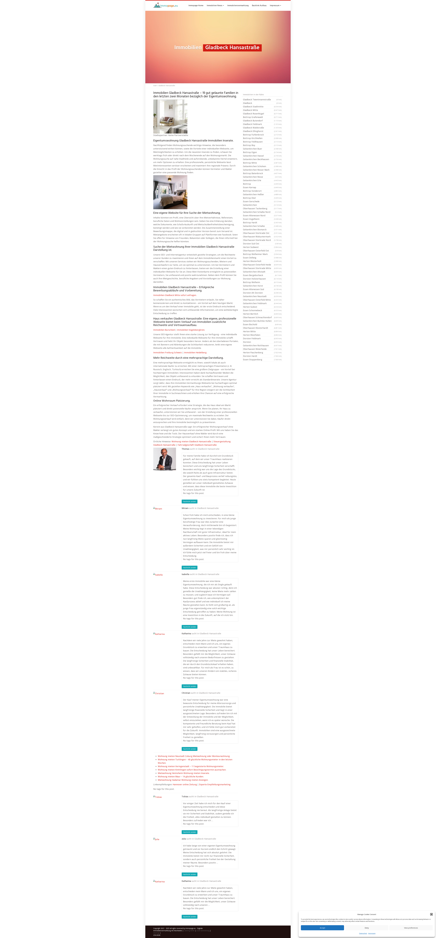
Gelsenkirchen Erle (262, 180)
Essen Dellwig (262, 257)
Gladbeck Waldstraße (262, 127)
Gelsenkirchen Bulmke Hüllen (262, 321)
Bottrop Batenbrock (262, 173)
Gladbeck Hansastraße (208, 449)
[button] (431, 914)
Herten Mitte (262, 331)
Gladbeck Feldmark (262, 124)
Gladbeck (262, 103)
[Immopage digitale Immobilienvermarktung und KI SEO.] (166, 5)
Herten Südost (262, 306)
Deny (367, 928)
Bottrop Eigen (262, 152)
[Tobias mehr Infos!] (164, 806)
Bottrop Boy (262, 145)
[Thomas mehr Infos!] (164, 459)
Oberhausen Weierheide (262, 349)
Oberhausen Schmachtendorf (262, 317)
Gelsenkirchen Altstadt (262, 271)
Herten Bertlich (262, 313)
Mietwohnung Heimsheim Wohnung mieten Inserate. (183, 773)
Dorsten (262, 342)
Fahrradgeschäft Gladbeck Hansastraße (197, 444)
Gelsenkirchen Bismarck (262, 229)
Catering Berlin (189, 930)
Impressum (371, 933)
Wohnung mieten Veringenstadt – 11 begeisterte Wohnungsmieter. (191, 766)
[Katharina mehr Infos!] (164, 643)
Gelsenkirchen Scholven (262, 166)
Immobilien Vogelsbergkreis (191, 329)
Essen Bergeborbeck (262, 275)
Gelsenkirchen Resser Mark (262, 169)
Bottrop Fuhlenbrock (262, 134)
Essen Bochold (262, 324)
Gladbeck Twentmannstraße (262, 99)
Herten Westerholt (262, 261)
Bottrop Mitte (262, 162)
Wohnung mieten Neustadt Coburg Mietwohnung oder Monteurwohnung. (194, 756)
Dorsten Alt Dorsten (262, 292)
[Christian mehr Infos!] (164, 703)
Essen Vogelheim (262, 219)
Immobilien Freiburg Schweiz (167, 352)
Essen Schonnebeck (262, 310)
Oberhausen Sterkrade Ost (262, 233)
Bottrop (262, 183)
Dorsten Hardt (262, 356)
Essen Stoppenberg (262, 359)
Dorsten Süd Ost (262, 243)
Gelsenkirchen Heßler (262, 194)
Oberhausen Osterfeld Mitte (262, 299)
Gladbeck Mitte (262, 110)
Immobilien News (215, 5)
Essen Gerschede (262, 201)
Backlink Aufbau (259, 5)
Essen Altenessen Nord (262, 215)
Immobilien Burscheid (164, 329)
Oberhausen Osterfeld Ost (262, 250)
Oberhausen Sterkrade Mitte (262, 268)
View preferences (411, 928)
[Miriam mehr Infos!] (164, 518)
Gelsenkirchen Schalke (262, 226)
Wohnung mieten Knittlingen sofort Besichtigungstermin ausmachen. (192, 769)
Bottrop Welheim (262, 282)
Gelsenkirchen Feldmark (262, 303)
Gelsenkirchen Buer (262, 148)
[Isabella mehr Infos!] (164, 584)
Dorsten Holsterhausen (262, 278)
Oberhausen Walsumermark (262, 236)
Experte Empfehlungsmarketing (214, 784)
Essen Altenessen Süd (262, 289)
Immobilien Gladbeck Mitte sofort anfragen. (175, 295)
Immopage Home (195, 5)
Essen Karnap (262, 187)
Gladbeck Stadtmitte (262, 106)
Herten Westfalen (262, 335)
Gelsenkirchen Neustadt (262, 296)
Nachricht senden (189, 501)
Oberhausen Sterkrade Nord (262, 240)
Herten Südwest (262, 247)
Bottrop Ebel (262, 198)
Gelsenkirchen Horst (262, 285)
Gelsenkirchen (262, 205)
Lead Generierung (202, 930)
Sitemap (156, 933)
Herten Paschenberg (262, 352)
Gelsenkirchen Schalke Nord (262, 212)
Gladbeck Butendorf (262, 120)
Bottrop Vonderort (262, 191)
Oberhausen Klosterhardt (262, 328)
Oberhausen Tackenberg (262, 208)
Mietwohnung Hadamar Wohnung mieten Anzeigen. (183, 780)
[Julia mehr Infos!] (164, 849)
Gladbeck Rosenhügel (262, 113)
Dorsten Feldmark (262, 338)
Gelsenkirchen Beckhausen (262, 159)
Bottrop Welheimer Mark (262, 254)
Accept (322, 928)
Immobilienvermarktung (238, 5)
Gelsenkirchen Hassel (262, 155)
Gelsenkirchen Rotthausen (262, 345)
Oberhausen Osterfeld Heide (262, 264)
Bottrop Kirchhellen (262, 138)
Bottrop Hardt (262, 222)
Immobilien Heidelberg (195, 352)
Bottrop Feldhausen (262, 141)
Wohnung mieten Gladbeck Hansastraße (191, 441)
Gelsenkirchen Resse (262, 176)
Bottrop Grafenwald (262, 117)
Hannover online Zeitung (185, 784)
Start (155, 85)
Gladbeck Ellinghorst (262, 131)
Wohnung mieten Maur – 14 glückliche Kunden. (181, 776)
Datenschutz (363, 933)
